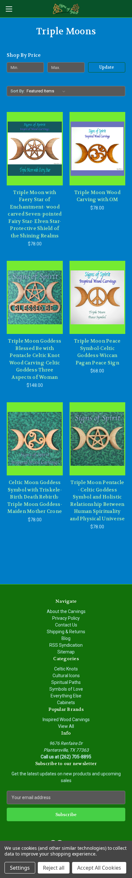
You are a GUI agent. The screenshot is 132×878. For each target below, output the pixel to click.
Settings (20, 867)
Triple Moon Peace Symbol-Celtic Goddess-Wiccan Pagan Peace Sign (97, 352)
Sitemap (66, 651)
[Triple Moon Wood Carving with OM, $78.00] (97, 148)
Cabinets (66, 702)
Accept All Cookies (99, 867)
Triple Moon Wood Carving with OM (97, 196)
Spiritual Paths (66, 682)
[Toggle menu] (9, 9)
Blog (66, 638)
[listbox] (47, 91)
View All (66, 726)
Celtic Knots (66, 668)
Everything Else (66, 695)
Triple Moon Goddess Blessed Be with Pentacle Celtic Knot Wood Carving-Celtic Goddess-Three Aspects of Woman (34, 359)
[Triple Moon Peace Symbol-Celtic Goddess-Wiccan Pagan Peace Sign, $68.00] (97, 297)
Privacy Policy (66, 618)
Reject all (53, 867)
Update (106, 67)
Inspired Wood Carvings (66, 719)
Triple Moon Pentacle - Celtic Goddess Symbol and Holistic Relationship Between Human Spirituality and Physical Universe (97, 500)
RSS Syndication (66, 645)
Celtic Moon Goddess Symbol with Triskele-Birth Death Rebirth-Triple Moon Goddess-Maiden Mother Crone (34, 497)
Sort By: (18, 91)
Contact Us (66, 624)
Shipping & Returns (66, 631)
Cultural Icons (66, 675)
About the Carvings (66, 611)
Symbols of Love (66, 689)
